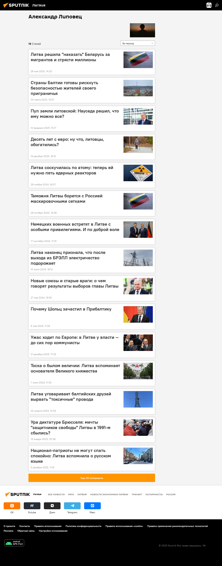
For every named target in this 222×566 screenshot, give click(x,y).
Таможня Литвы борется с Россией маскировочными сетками (67, 198)
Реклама (8, 530)
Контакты (24, 526)
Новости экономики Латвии (109, 494)
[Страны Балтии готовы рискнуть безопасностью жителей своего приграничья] (138, 88)
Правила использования (47, 526)
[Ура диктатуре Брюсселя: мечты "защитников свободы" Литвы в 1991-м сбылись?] (138, 427)
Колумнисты (154, 494)
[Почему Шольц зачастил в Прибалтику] (138, 314)
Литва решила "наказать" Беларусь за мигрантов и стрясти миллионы (70, 57)
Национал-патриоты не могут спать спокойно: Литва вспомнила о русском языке (71, 456)
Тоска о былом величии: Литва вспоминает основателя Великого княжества (75, 368)
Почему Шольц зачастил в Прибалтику (71, 309)
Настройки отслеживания (53, 530)
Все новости (56, 494)
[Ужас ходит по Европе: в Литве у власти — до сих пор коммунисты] (138, 342)
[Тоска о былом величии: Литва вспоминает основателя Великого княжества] (138, 371)
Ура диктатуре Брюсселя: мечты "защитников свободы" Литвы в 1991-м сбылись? (70, 427)
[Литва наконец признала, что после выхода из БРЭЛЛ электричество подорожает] (138, 258)
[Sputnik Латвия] (17, 8)
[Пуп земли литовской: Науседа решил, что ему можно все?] (138, 116)
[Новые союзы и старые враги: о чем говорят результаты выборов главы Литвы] (138, 286)
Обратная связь (26, 530)
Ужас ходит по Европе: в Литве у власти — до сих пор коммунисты (75, 339)
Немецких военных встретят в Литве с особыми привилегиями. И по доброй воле (75, 226)
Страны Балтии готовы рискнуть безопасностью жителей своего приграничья (64, 88)
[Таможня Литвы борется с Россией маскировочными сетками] (138, 201)
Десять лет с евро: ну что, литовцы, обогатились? (67, 141)
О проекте (9, 526)
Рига (71, 494)
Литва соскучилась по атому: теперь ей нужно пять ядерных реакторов (72, 170)
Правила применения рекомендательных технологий (177, 526)
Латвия (82, 494)
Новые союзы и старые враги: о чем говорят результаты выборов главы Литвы (74, 283)
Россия (171, 494)
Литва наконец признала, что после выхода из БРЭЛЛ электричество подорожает (68, 258)
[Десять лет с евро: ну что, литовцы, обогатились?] (138, 144)
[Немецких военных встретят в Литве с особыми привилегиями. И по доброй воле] (138, 229)
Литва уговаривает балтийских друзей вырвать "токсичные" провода (71, 396)
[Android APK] (14, 543)
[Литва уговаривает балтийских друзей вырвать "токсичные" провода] (138, 399)
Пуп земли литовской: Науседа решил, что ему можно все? (75, 113)
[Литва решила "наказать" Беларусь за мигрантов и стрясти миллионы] (138, 60)
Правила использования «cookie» (124, 526)
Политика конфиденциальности (83, 526)
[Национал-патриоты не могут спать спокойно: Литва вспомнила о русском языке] (138, 456)
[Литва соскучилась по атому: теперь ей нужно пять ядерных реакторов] (138, 173)
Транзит (137, 494)
